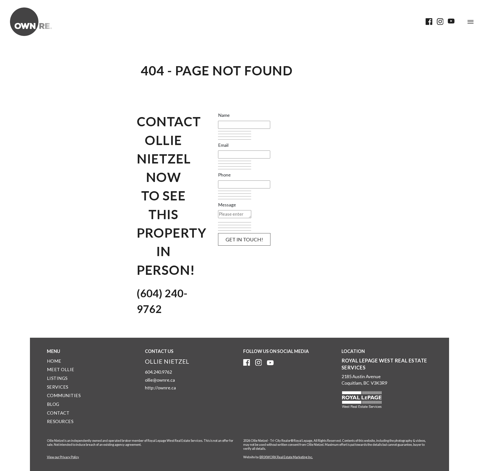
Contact (58, 413)
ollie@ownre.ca (160, 380)
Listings (57, 378)
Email (223, 145)
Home (54, 361)
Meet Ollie (60, 369)
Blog (53, 404)
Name (224, 115)
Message (227, 204)
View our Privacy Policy (63, 457)
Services (57, 387)
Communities (64, 395)
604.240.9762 (158, 372)
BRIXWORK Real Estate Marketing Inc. (286, 457)
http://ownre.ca (160, 387)
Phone (224, 174)
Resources (60, 421)
